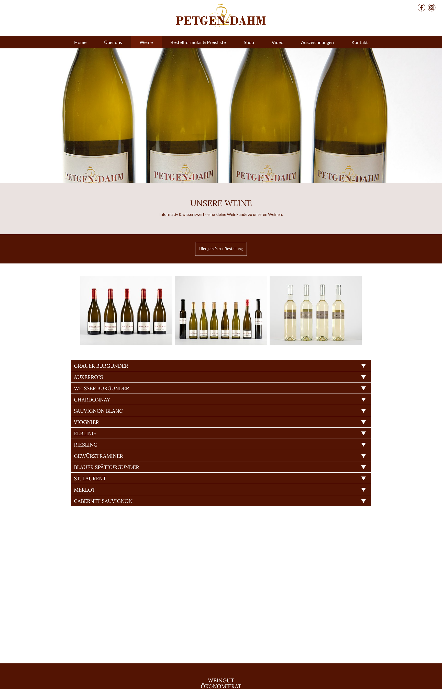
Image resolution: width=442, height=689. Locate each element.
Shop (249, 42)
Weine (146, 42)
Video (277, 42)
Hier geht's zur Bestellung (221, 248)
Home (80, 42)
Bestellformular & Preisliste (198, 42)
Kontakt (359, 42)
